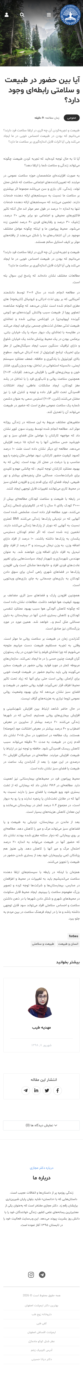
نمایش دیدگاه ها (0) (39, 1125)
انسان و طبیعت (68, 944)
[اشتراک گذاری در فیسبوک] (57, 1090)
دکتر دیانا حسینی (41, 1359)
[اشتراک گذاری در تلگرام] (25, 1090)
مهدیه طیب (41, 1027)
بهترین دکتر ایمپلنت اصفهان (41, 1306)
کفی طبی (42, 1324)
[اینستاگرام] (31, 1275)
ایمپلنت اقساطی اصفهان (41, 1332)
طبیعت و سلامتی (43, 944)
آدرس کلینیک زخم (41, 1350)
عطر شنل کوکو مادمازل (41, 1341)
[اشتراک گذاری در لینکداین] (36, 1090)
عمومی (71, 117)
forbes (73, 936)
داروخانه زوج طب (42, 1314)
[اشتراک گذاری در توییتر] (46, 1090)
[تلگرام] (42, 1275)
